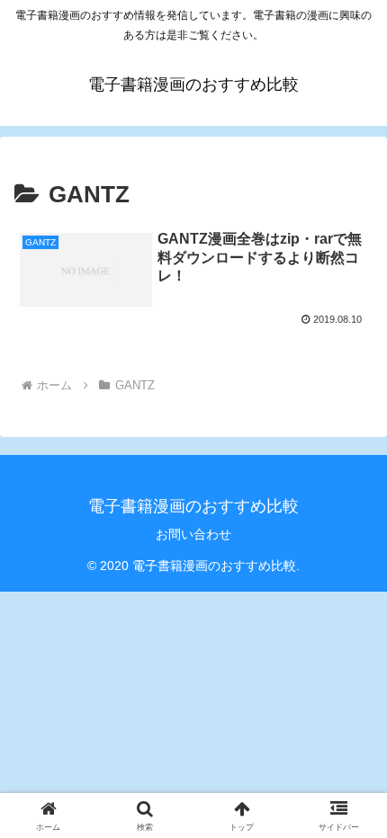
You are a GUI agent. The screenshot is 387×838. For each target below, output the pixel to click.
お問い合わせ (193, 534)
